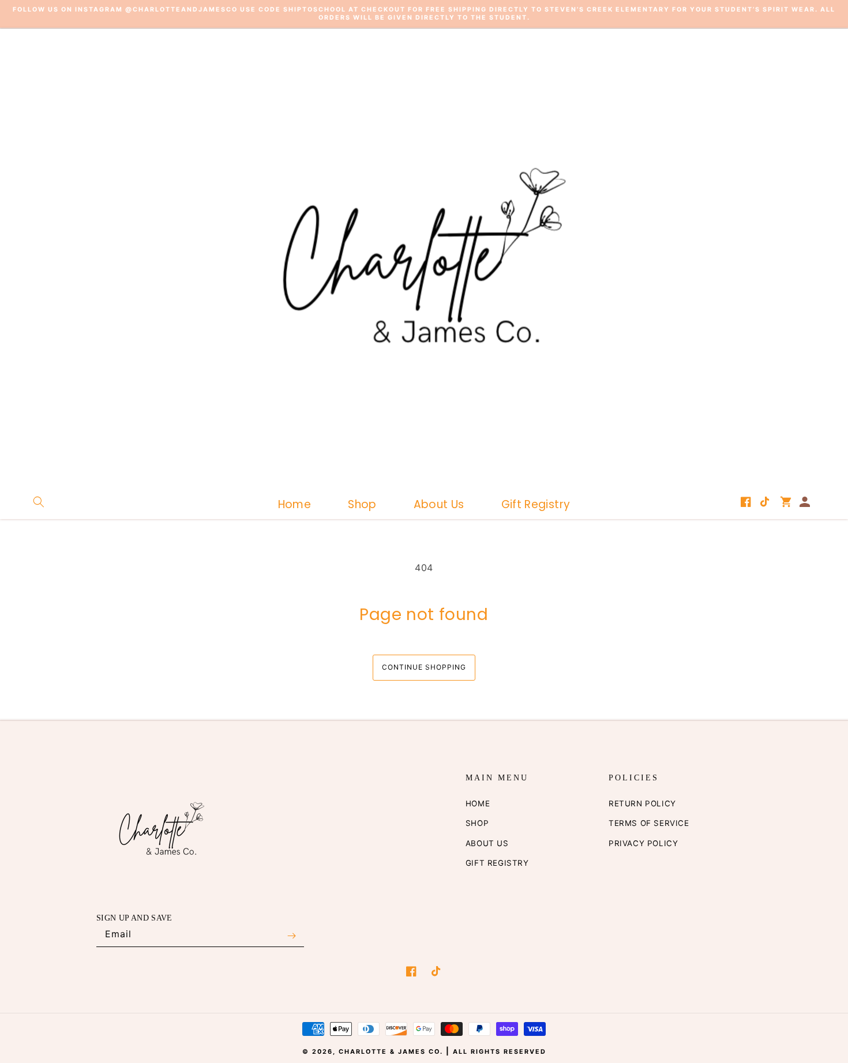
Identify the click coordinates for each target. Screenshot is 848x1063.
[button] (38, 501)
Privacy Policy (643, 843)
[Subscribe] (291, 936)
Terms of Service (649, 823)
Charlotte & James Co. (392, 1052)
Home (478, 803)
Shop (477, 823)
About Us (487, 843)
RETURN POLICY (642, 803)
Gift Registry (497, 862)
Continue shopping (424, 667)
